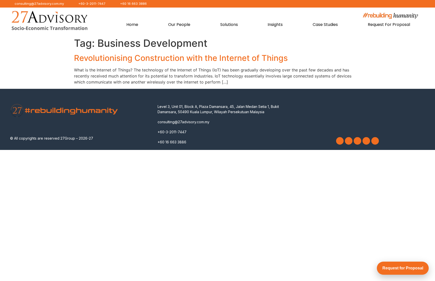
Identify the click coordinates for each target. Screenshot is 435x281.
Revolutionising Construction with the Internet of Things (181, 58)
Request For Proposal (389, 24)
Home (132, 24)
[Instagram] (348, 141)
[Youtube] (375, 141)
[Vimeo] (366, 141)
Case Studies (325, 24)
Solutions (229, 24)
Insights (275, 24)
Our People (179, 24)
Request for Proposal (402, 268)
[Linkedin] (357, 141)
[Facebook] (340, 141)
